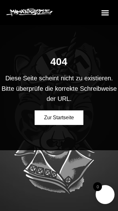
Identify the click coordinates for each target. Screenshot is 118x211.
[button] (105, 12)
